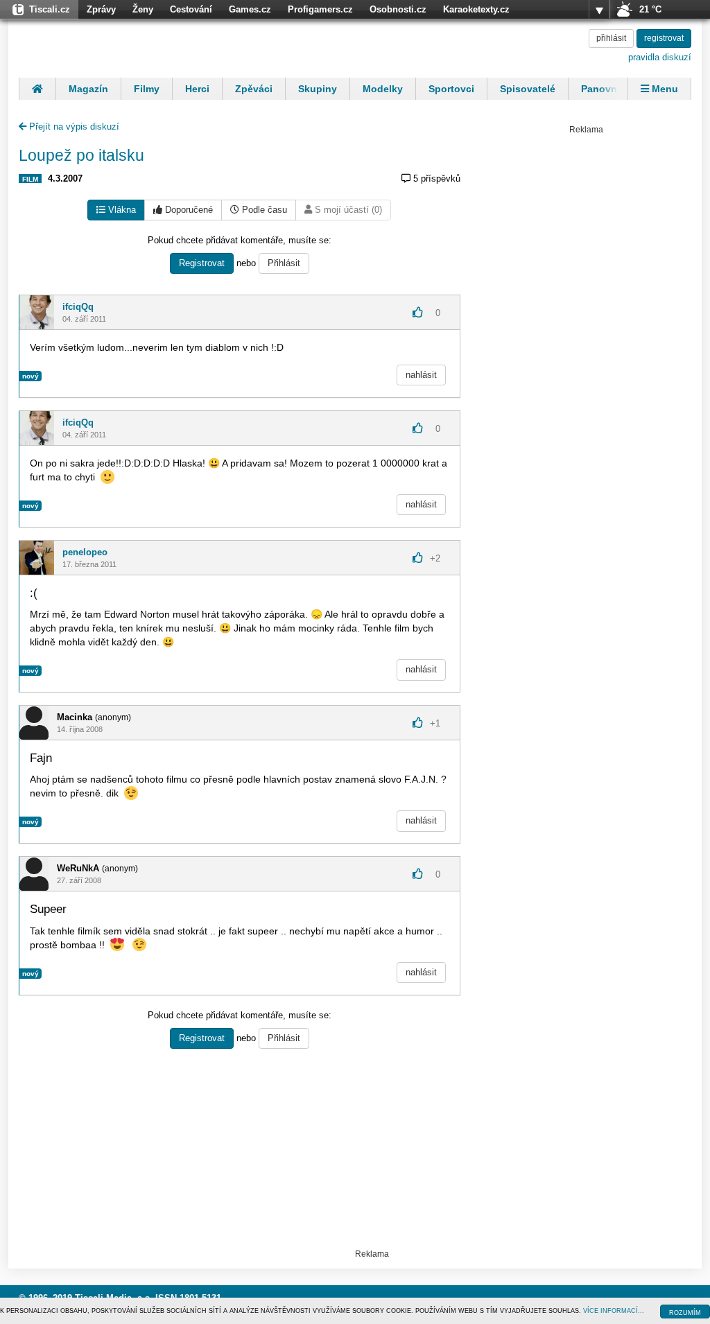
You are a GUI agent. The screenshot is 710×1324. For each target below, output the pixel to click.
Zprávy (101, 9)
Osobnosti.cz (398, 9)
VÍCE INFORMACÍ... (613, 1310)
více (599, 9)
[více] (599, 9)
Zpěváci (253, 88)
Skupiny (317, 88)
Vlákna (120, 209)
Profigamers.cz (320, 9)
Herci (197, 88)
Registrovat (202, 263)
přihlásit (611, 38)
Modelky (383, 88)
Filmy (146, 88)
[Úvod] (37, 89)
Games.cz (250, 9)
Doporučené (187, 209)
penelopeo (84, 552)
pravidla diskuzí (659, 57)
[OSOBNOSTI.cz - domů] (109, 46)
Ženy (142, 9)
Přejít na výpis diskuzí (72, 126)
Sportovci (451, 88)
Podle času (263, 209)
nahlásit (421, 374)
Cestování (191, 9)
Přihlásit (284, 263)
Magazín (88, 88)
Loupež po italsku (81, 155)
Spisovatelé (527, 88)
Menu (663, 88)
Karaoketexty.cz (476, 9)
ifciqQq (78, 307)
